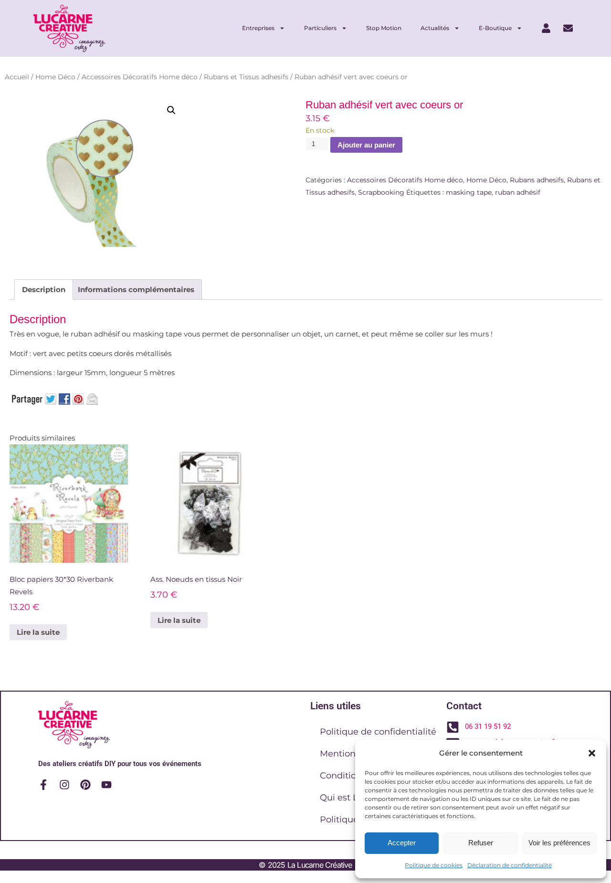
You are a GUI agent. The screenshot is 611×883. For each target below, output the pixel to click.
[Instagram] (64, 784)
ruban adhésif (517, 192)
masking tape (469, 192)
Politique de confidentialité (378, 731)
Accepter (402, 843)
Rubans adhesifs (537, 180)
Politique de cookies (434, 865)
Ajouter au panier (366, 145)
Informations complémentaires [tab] (136, 289)
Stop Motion (383, 28)
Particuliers (320, 28)
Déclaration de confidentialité (509, 865)
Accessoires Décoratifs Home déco (140, 77)
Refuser (480, 843)
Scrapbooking (381, 192)
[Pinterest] (85, 784)
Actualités (435, 28)
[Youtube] (106, 784)
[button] (592, 753)
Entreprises (258, 28)
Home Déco (55, 77)
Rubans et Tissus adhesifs (246, 77)
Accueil (17, 77)
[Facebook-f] (43, 784)
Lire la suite (38, 632)
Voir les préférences (559, 843)
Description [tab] (43, 289)
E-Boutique (495, 28)
